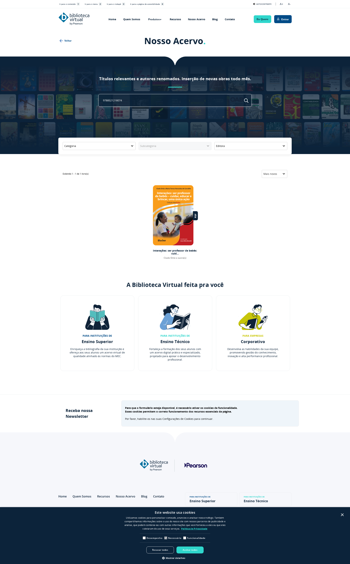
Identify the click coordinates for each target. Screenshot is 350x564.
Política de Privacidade (194, 528)
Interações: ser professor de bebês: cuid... (175, 252)
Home (112, 19)
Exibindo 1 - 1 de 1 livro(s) (76, 173)
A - (289, 4)
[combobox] (99, 146)
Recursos (175, 19)
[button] (175, 558)
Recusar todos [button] (160, 549)
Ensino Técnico (256, 499)
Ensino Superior (202, 499)
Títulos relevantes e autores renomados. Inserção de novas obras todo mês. (175, 78)
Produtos (154, 19)
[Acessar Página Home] (74, 19)
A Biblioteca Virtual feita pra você (175, 284)
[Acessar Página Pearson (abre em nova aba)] (195, 479)
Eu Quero (262, 19)
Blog (215, 19)
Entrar (285, 19)
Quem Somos (131, 19)
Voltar (67, 40)
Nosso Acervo (196, 19)
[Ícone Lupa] (246, 100)
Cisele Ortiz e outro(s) (175, 257)
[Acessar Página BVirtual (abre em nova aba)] (154, 470)
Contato (230, 19)
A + (281, 4)
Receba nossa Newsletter (79, 413)
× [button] (342, 515)
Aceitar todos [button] (190, 549)
